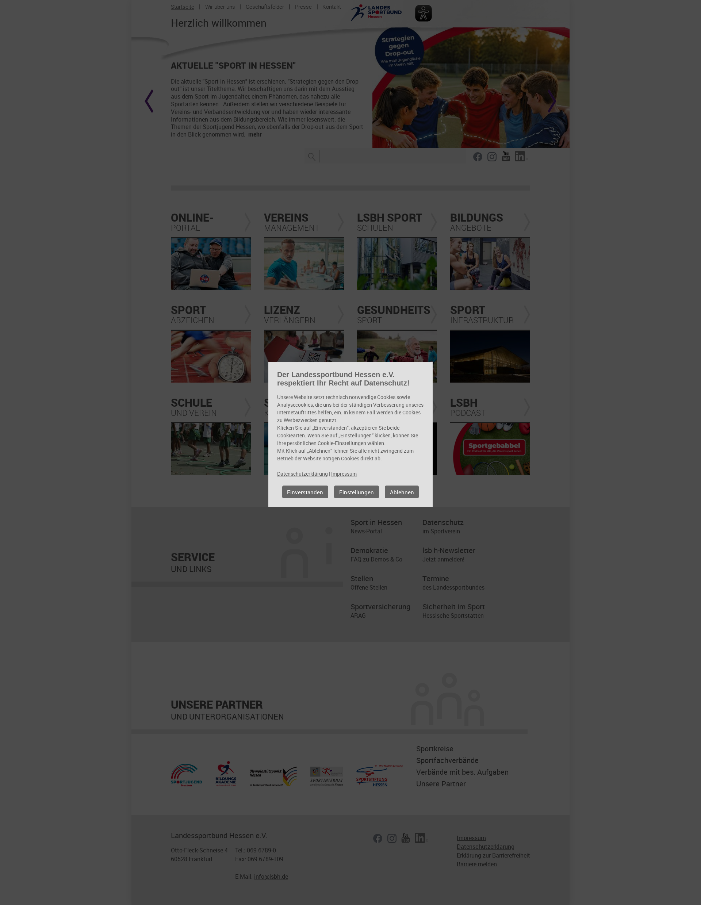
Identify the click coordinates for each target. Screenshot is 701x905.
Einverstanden (305, 492)
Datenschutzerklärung (302, 473)
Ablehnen (402, 492)
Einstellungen (356, 492)
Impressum (344, 473)
